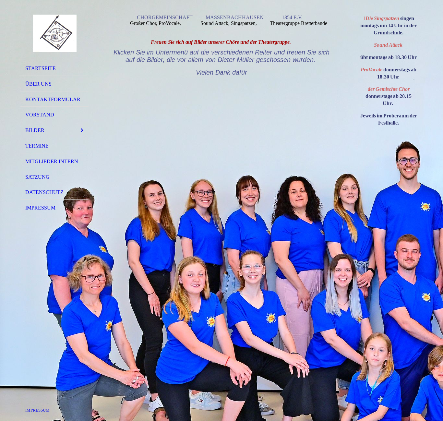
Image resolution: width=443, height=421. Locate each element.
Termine (37, 146)
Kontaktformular (52, 99)
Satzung (37, 177)
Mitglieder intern (51, 161)
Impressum (40, 207)
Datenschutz (44, 192)
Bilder (34, 130)
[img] (54, 33)
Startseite (40, 68)
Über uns (38, 84)
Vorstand (39, 114)
